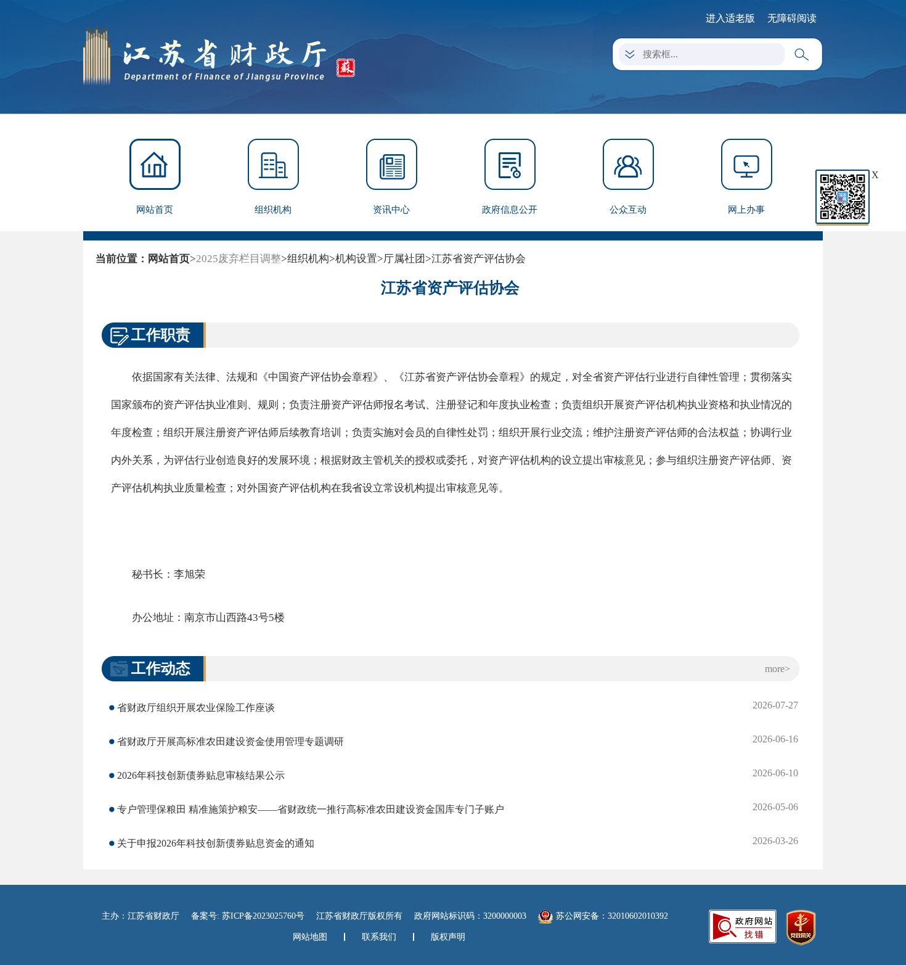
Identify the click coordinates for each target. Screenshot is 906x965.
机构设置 (356, 259)
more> (777, 668)
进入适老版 (730, 18)
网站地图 (310, 937)
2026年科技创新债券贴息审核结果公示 (201, 775)
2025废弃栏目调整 (238, 259)
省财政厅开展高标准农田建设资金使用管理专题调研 (230, 741)
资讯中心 (391, 210)
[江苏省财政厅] (219, 54)
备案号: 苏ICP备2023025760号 (247, 916)
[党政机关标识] (801, 927)
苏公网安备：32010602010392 (612, 916)
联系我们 (379, 937)
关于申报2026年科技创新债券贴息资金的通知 (215, 843)
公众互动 (628, 210)
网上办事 (746, 210)
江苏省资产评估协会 (478, 259)
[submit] (804, 55)
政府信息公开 (509, 210)
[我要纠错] (743, 925)
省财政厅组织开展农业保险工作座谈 (196, 707)
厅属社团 (404, 259)
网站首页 (154, 210)
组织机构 (273, 210)
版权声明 (448, 937)
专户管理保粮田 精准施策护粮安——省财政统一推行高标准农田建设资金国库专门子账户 (310, 809)
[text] (709, 54)
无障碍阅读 (792, 18)
